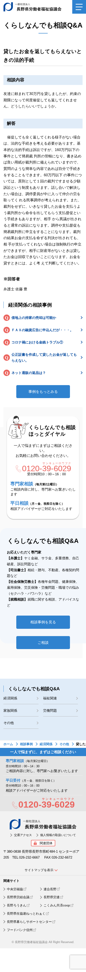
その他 (8, 723)
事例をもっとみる (43, 392)
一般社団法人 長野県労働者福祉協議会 (43, 824)
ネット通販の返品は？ (28, 373)
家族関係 (10, 710)
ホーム (8, 744)
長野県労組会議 (18, 897)
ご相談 (43, 643)
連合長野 (50, 889)
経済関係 (10, 698)
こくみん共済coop (57, 905)
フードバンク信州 (20, 930)
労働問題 (50, 710)
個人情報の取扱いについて (58, 835)
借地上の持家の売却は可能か (33, 318)
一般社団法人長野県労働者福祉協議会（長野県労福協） (36, 6)
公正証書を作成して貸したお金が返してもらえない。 (44, 357)
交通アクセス (23, 835)
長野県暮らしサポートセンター (29, 921)
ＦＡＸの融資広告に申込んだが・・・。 (42, 330)
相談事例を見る (43, 622)
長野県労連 (52, 897)
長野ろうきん (16, 905)
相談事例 (26, 744)
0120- (46, 469)
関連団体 (46, 843)
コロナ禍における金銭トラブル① (37, 342)
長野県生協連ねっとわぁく (26, 913)
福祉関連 (50, 698)
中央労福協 (15, 889)
